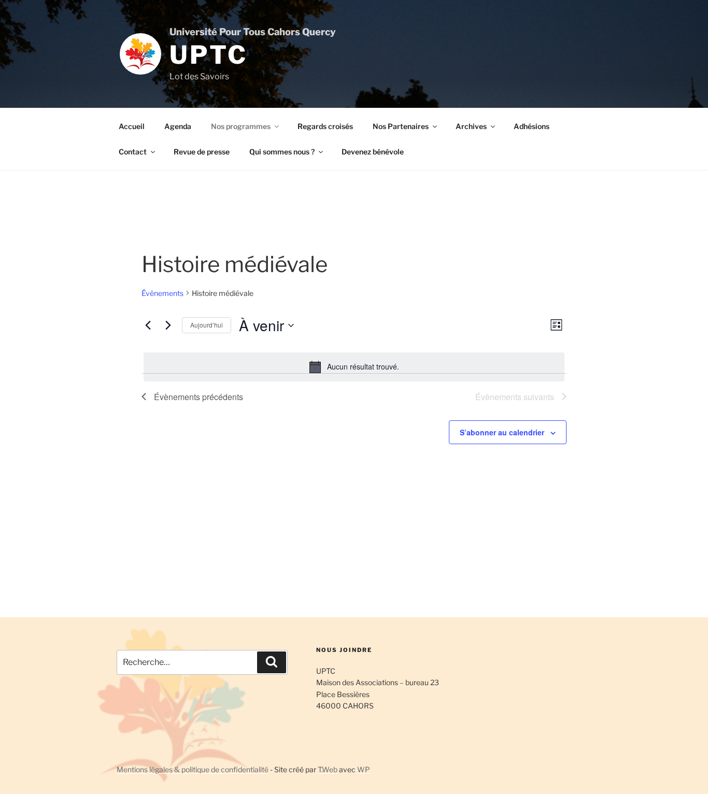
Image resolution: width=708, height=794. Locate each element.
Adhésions (531, 126)
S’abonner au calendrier (502, 432)
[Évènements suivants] (168, 325)
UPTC (208, 55)
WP (363, 769)
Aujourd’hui (206, 324)
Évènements (162, 293)
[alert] (354, 366)
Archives (471, 126)
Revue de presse (202, 151)
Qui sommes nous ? (282, 151)
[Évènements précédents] (147, 325)
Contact (133, 151)
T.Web (327, 769)
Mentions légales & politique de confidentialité (192, 769)
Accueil (132, 126)
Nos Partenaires (401, 126)
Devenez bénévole (373, 151)
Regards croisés (325, 126)
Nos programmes (241, 126)
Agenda (177, 126)
